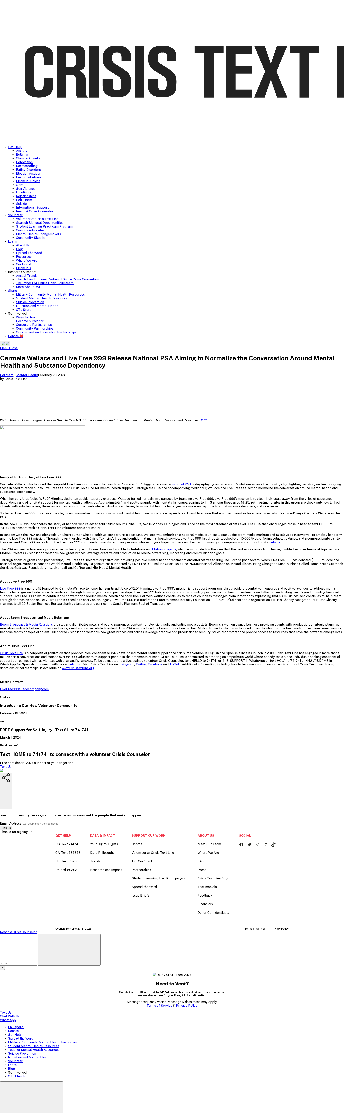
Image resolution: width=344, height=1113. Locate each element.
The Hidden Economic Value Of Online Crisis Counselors (57, 279)
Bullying (22, 154)
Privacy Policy (186, 1005)
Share (12, 291)
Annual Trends (26, 276)
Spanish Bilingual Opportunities (39, 223)
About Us (23, 245)
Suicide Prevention (30, 302)
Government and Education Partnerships (46, 332)
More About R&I (28, 287)
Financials (23, 268)
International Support (32, 207)
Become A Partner (30, 321)
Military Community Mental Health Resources (50, 294)
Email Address (10, 823)
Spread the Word (20, 1038)
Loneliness (24, 192)
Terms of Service (159, 1005)
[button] (5, 343)
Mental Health (27, 375)
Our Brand (23, 264)
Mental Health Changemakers (38, 234)
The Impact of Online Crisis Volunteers (45, 283)
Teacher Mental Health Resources (33, 1050)
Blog (19, 249)
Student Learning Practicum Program (44, 226)
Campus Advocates (30, 230)
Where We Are (26, 260)
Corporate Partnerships (34, 325)
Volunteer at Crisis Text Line (37, 219)
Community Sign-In (30, 238)
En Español (16, 1027)
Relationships (26, 196)
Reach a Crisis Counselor (18, 932)
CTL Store (23, 310)
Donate (13, 1031)
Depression (24, 162)
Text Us (5, 767)
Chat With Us (10, 1016)
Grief (20, 185)
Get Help (15, 147)
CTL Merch (16, 1076)
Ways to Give (25, 317)
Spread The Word (29, 253)
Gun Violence (26, 189)
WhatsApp (8, 1020)
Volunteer (15, 215)
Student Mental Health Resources (41, 298)
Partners (6, 375)
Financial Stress (28, 181)
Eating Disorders (28, 170)
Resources (24, 257)
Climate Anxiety (28, 158)
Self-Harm (24, 200)
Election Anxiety (28, 173)
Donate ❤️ (15, 336)
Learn (12, 241)
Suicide (21, 204)
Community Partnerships (34, 328)
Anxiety (21, 151)
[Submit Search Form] (69, 950)
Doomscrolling (27, 166)
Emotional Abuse (28, 177)
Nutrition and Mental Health (37, 306)
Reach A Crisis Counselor (34, 211)
